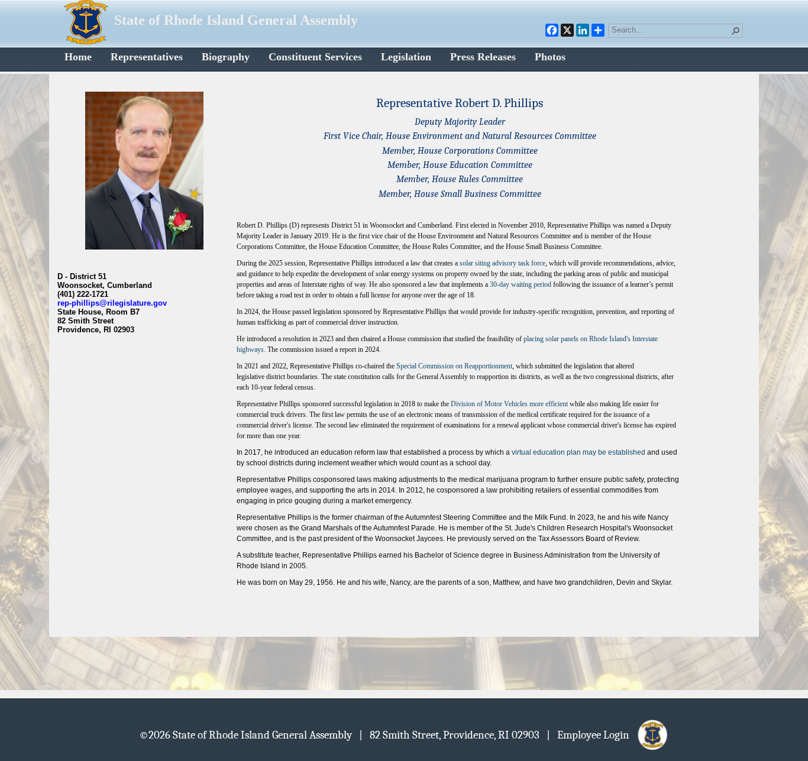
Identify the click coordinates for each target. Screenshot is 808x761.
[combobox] (671, 29)
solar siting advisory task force (502, 263)
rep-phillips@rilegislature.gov (112, 303)
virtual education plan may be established (578, 452)
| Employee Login (591, 734)
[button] (735, 30)
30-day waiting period (520, 284)
